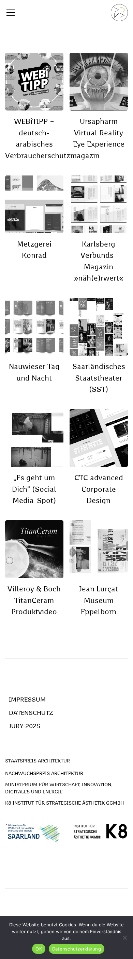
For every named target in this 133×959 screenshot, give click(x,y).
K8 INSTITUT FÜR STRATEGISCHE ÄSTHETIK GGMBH (64, 803)
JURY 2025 (24, 726)
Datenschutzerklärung (76, 949)
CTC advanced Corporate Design (98, 490)
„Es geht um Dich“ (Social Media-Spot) (34, 490)
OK (38, 949)
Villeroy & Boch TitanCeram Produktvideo (34, 601)
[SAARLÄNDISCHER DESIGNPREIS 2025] (119, 12)
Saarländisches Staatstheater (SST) (98, 378)
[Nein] (124, 937)
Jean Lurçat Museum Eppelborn (98, 601)
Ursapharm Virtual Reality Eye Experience (98, 133)
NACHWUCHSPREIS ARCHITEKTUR (44, 773)
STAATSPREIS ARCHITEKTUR (37, 761)
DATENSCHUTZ (31, 713)
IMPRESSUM (27, 700)
